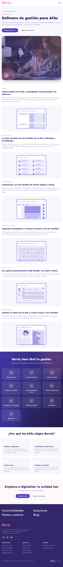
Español (53, 561)
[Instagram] (7, 537)
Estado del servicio (27, 550)
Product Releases (26, 545)
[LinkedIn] (3, 537)
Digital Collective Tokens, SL (13, 561)
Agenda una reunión (28, 30)
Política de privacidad (7, 548)
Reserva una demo (39, 496)
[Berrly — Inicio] (8, 3)
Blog (36, 514)
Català (58, 561)
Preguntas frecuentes (7, 552)
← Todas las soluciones (8, 11)
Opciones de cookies (7, 550)
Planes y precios (12, 514)
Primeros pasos (26, 548)
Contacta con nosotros (49, 545)
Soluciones (40, 510)
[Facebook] (11, 537)
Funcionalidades (13, 510)
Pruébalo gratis (9, 30)
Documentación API (27, 552)
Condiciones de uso (7, 545)
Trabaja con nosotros (48, 548)
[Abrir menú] (59, 3)
